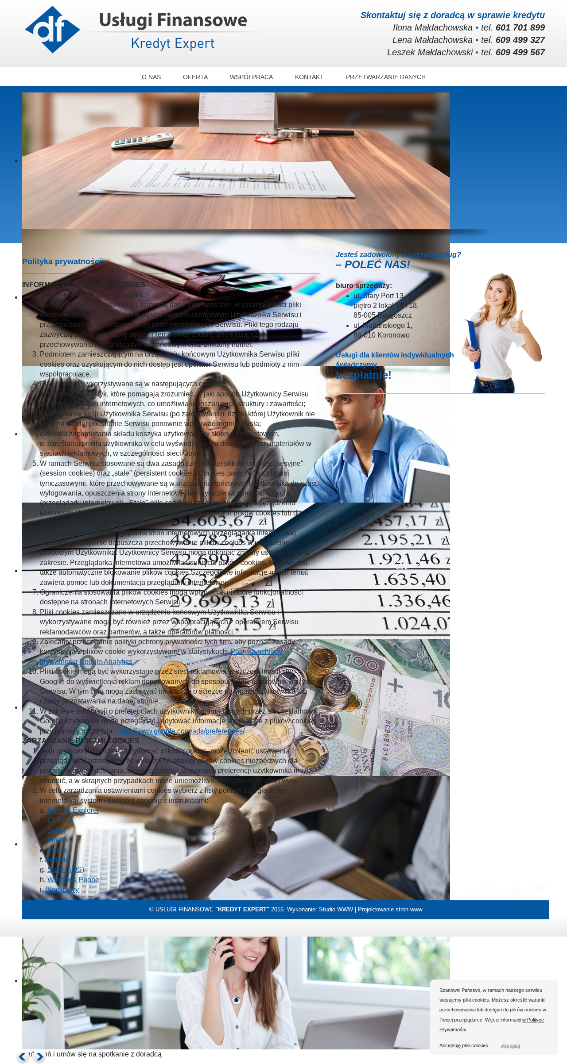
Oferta (195, 77)
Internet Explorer (73, 810)
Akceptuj (510, 1045)
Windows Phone (73, 879)
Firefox (58, 840)
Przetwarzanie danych (386, 77)
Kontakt (309, 77)
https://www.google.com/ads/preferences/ (180, 731)
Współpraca (251, 77)
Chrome (60, 820)
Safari (56, 830)
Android (57, 860)
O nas (151, 77)
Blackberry (62, 889)
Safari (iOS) (65, 869)
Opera (57, 850)
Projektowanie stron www (390, 909)
